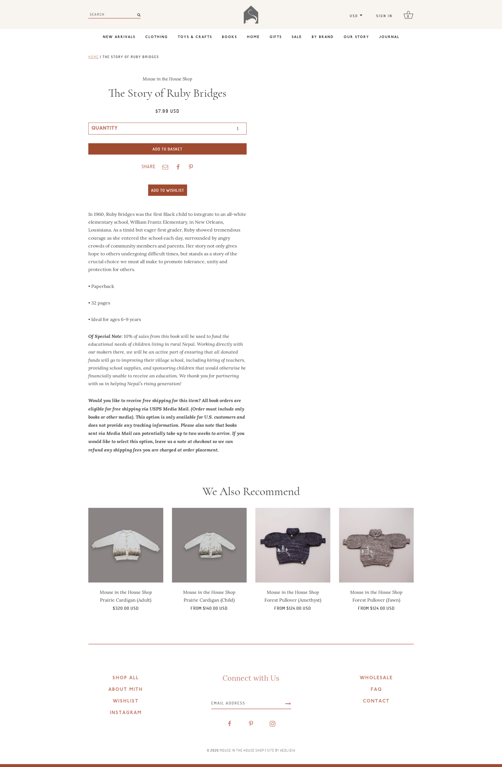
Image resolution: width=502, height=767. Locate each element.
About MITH (125, 689)
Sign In (384, 15)
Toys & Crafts (195, 37)
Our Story (356, 37)
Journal (389, 37)
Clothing (156, 37)
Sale (297, 37)
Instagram (126, 713)
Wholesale (376, 678)
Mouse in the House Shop (242, 750)
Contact (376, 701)
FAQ (376, 689)
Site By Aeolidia (281, 750)
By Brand (323, 37)
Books (229, 37)
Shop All (125, 678)
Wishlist (126, 701)
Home (253, 37)
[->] (288, 703)
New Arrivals (119, 37)
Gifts (276, 37)
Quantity (105, 128)
